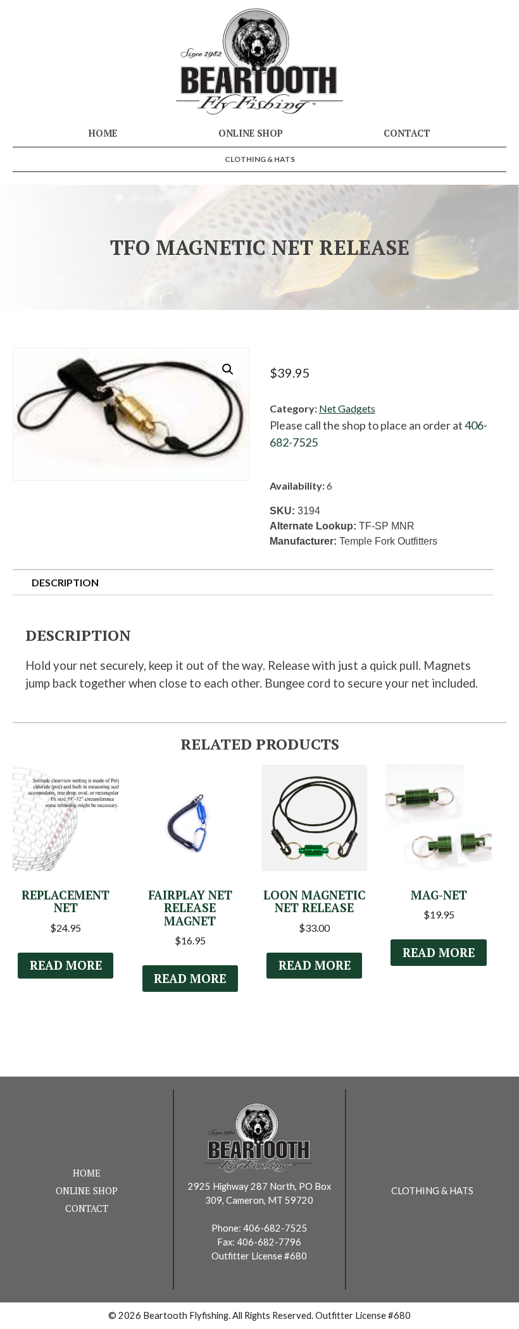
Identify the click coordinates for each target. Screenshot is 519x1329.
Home (103, 133)
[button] (227, 369)
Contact (407, 133)
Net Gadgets (347, 408)
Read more (66, 965)
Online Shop (250, 133)
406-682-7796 (269, 1242)
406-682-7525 (275, 1228)
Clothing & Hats (260, 159)
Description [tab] (65, 582)
